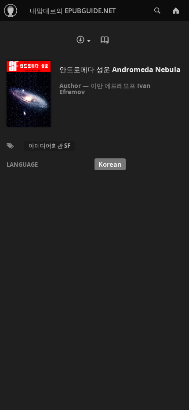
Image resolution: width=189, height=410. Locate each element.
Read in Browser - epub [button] (105, 41)
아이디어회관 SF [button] (49, 146)
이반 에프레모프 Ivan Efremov (104, 88)
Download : (89, 41)
